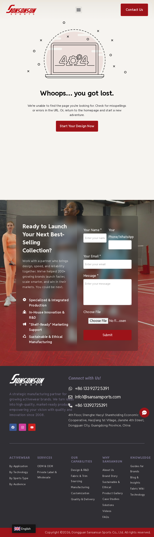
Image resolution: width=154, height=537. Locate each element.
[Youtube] (31, 427)
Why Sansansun (112, 459)
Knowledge (140, 457)
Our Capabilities (81, 459)
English (26, 529)
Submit (107, 335)
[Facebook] (13, 427)
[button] (78, 10)
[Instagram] (22, 427)
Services (44, 457)
